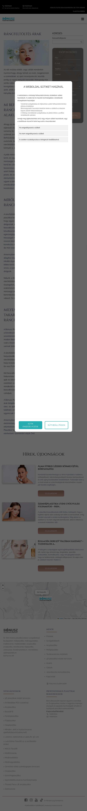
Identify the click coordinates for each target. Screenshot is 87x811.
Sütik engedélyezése (30, 425)
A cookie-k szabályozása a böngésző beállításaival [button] (39, 140)
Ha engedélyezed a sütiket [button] (29, 128)
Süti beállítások (56, 425)
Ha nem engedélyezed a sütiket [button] (31, 134)
